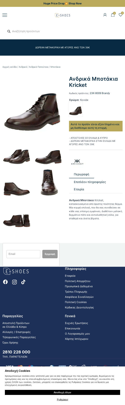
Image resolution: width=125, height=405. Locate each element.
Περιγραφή (81, 174)
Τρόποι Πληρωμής (76, 291)
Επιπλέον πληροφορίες (90, 182)
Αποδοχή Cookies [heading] (17, 370)
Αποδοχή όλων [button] (62, 392)
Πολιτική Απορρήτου (77, 281)
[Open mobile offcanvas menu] (4, 15)
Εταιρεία (70, 275)
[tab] (81, 174)
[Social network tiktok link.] (23, 281)
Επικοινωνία (72, 328)
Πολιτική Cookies (76, 302)
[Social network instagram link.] (14, 281)
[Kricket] (77, 161)
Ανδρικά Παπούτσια (38, 67)
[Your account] (105, 15)
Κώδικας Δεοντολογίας (79, 307)
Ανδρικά (23, 67)
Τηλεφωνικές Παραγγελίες (19, 337)
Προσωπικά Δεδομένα (79, 286)
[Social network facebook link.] (5, 281)
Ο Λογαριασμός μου (77, 333)
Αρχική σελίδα (9, 67)
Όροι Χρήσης (10, 342)
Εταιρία (79, 189)
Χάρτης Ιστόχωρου (76, 338)
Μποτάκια (55, 67)
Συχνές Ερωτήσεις (76, 323)
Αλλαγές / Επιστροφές (16, 332)
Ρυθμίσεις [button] (62, 399)
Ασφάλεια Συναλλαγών (79, 296)
